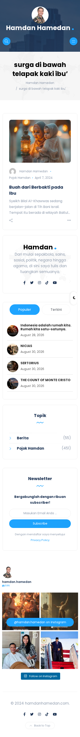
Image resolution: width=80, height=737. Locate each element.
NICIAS (26, 346)
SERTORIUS (29, 363)
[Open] (20, 611)
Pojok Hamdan (20, 178)
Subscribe (40, 523)
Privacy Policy (40, 540)
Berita (23, 438)
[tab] (25, 309)
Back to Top (42, 725)
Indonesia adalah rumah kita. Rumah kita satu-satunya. (45, 327)
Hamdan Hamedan (40, 27)
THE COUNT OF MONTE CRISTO (45, 380)
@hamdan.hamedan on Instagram (40, 622)
